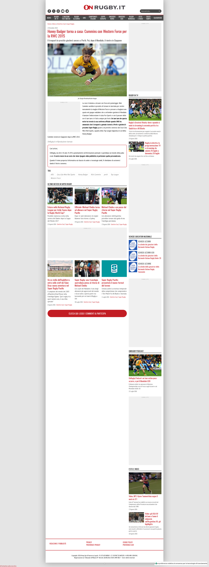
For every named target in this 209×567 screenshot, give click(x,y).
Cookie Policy (128, 542)
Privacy (89, 542)
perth (106, 174)
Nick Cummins (96, 174)
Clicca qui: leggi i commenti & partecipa (87, 313)
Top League (115, 174)
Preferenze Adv (128, 545)
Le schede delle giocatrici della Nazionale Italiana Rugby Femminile (148, 269)
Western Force (56, 178)
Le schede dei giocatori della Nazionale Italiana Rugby (148, 245)
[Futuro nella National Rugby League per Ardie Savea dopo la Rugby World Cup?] (60, 196)
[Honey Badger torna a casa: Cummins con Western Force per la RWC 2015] (87, 70)
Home (49, 24)
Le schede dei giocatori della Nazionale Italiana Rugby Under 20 (149, 256)
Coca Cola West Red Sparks (66, 174)
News (54, 24)
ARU (52, 174)
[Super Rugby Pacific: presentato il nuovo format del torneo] (114, 269)
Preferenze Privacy (93, 545)
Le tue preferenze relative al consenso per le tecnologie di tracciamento (180, 563)
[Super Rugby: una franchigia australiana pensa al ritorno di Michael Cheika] (87, 269)
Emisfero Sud (61, 24)
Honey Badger (83, 174)
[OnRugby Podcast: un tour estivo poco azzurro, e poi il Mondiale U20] (145, 365)
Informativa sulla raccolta (8, 566)
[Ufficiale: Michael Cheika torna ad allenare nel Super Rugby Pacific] (87, 196)
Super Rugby (70, 24)
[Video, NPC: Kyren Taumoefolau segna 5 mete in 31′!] (145, 483)
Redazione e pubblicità (58, 543)
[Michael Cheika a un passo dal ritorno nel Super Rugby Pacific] (114, 196)
